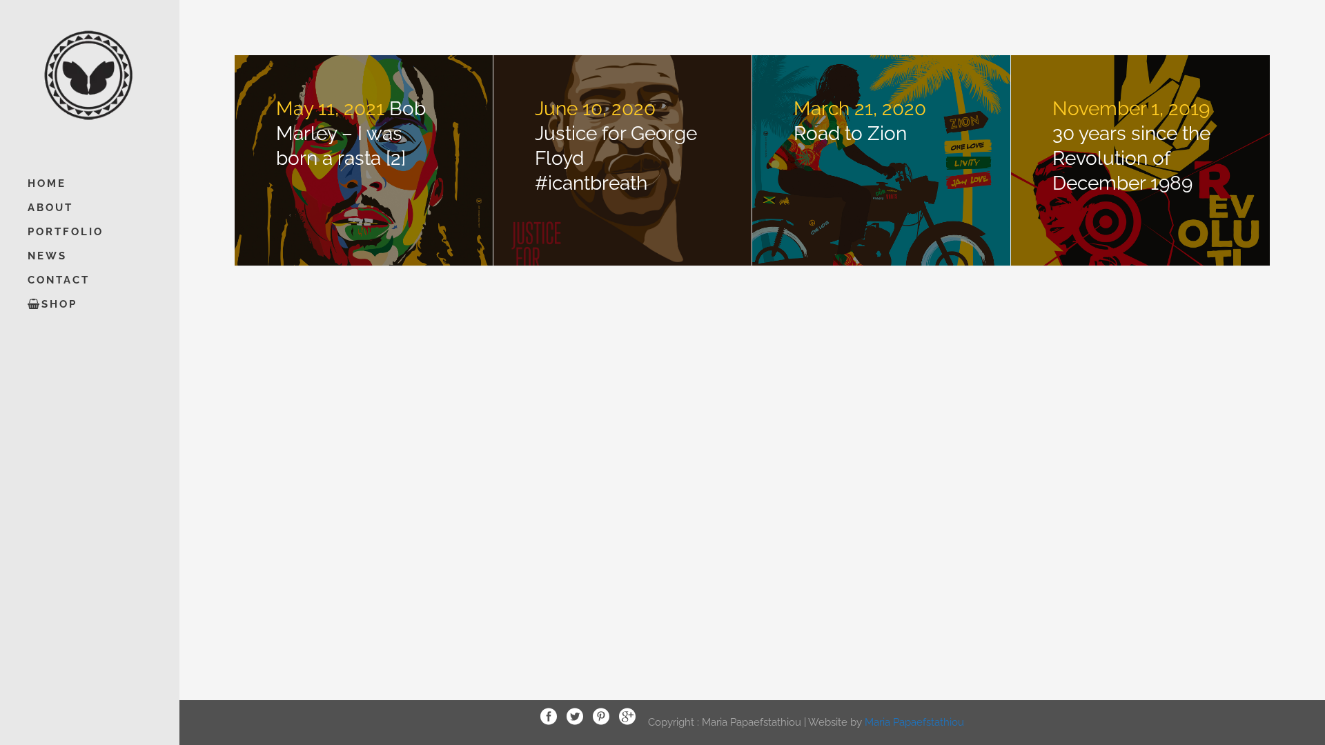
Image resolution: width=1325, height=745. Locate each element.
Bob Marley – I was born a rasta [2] (351, 133)
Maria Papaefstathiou (914, 721)
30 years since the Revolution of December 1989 (1131, 158)
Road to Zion (850, 133)
